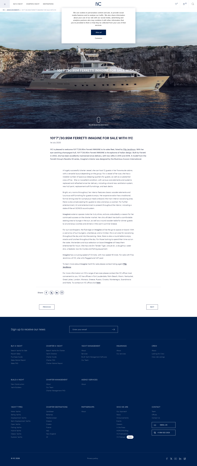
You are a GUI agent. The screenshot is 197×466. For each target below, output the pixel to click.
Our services (121, 354)
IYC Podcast (121, 437)
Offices (154, 415)
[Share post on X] (51, 292)
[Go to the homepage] (98, 4)
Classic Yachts (16, 434)
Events (119, 421)
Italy (47, 431)
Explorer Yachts (16, 437)
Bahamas (49, 415)
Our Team (85, 360)
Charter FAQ (50, 360)
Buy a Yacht (18, 4)
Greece (49, 421)
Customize (98, 38)
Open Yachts (15, 424)
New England (51, 434)
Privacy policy (92, 458)
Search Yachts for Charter (55, 350)
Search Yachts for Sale (19, 350)
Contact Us (156, 418)
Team (154, 411)
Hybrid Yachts (16, 431)
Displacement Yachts (18, 418)
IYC (4, 10)
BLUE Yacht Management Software (94, 357)
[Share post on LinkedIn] (57, 292)
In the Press (121, 427)
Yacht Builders (16, 387)
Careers (119, 424)
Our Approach (122, 411)
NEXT (152, 307)
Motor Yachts (16, 411)
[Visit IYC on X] (171, 458)
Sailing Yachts (16, 415)
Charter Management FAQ (55, 390)
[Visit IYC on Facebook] (167, 458)
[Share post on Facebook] (46, 292)
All (47, 437)
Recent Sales (15, 354)
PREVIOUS (47, 307)
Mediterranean (51, 418)
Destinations (48, 4)
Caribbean (50, 411)
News (119, 415)
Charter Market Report (54, 363)
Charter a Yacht (32, 4)
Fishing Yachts (16, 427)
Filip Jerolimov (129, 149)
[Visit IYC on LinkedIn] (180, 458)
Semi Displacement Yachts (20, 421)
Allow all (98, 32)
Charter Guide (51, 357)
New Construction (17, 384)
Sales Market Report (18, 360)
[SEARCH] (193, 4)
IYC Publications (122, 434)
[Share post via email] (62, 292)
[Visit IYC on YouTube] (175, 458)
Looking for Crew (158, 354)
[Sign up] (113, 329)
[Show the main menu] (5, 4)
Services (84, 354)
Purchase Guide (17, 357)
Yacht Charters (51, 354)
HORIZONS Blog (122, 431)
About (83, 350)
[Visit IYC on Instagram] (184, 458)
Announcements (13, 10)
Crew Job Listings (158, 357)
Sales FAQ (14, 363)
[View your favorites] (176, 4)
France (48, 427)
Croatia (48, 424)
